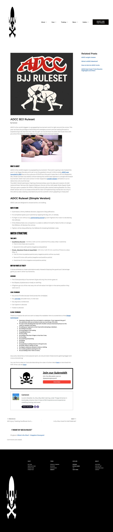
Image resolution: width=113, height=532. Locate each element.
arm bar (17, 298)
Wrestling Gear (31, 466)
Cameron (25, 395)
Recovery (52, 466)
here (57, 362)
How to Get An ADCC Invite (90, 65)
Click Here (57, 382)
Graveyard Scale (99, 467)
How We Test (98, 466)
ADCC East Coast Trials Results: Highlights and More (91, 69)
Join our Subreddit (55, 372)
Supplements (53, 467)
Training (63, 22)
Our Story (97, 464)
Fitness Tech (31, 469)
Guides (85, 22)
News (74, 22)
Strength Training (54, 464)
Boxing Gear (31, 467)
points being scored (37, 218)
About (43, 22)
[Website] (38, 407)
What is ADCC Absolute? (89, 61)
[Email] (35, 407)
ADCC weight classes (88, 57)
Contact (97, 469)
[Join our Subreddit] (26, 378)
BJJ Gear (30, 464)
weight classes (52, 179)
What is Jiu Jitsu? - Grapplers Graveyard (30, 435)
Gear (53, 22)
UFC (73, 467)
